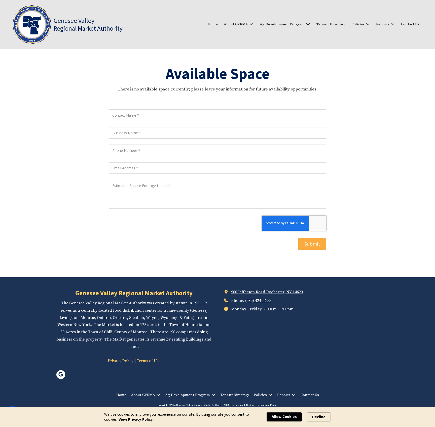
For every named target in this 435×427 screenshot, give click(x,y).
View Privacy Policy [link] (136, 419)
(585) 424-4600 (258, 300)
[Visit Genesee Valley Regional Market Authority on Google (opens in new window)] (60, 374)
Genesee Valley (74, 20)
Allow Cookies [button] (284, 416)
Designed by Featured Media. (261, 405)
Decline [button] (318, 416)
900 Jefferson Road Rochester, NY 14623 (267, 292)
